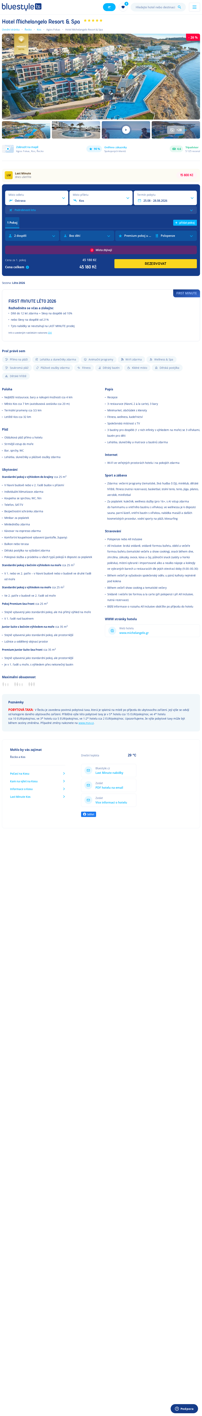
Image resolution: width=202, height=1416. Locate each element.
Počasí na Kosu (19, 773)
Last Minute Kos (20, 797)
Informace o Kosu (21, 789)
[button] (23, 149)
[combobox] (158, 7)
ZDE (50, 332)
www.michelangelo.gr (134, 633)
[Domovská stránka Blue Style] (21, 7)
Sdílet (90, 814)
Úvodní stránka (11, 29)
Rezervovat (155, 264)
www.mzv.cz (86, 723)
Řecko (28, 29)
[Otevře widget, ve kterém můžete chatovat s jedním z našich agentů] (184, 1409)
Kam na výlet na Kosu (24, 781)
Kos (39, 29)
